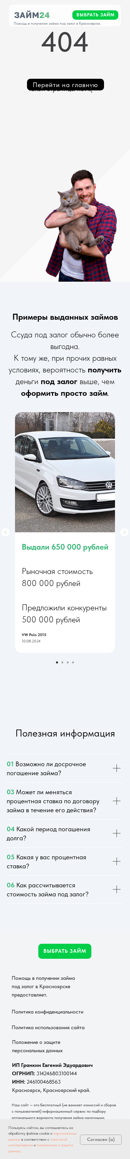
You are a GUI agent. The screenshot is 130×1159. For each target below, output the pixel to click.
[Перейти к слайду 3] (68, 662)
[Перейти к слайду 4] (73, 662)
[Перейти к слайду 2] (62, 662)
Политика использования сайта (48, 1027)
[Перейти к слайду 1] (57, 662)
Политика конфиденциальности (47, 1011)
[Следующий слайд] (124, 532)
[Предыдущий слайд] (6, 532)
